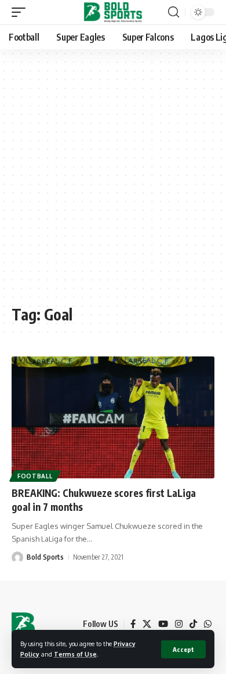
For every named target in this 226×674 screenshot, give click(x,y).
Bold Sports (45, 557)
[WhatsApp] (207, 624)
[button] (183, 649)
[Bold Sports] (113, 12)
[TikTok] (193, 624)
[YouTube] (163, 624)
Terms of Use (75, 654)
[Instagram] (178, 624)
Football (35, 476)
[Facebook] (132, 624)
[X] (147, 624)
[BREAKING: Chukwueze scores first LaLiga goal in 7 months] (113, 417)
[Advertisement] (113, 183)
